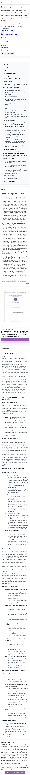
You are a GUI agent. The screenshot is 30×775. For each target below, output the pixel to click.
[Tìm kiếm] (2, 2)
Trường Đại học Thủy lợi (7, 30)
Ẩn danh (3, 38)
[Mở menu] (28, 2)
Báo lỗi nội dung (25, 281)
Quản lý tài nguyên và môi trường (9, 34)
